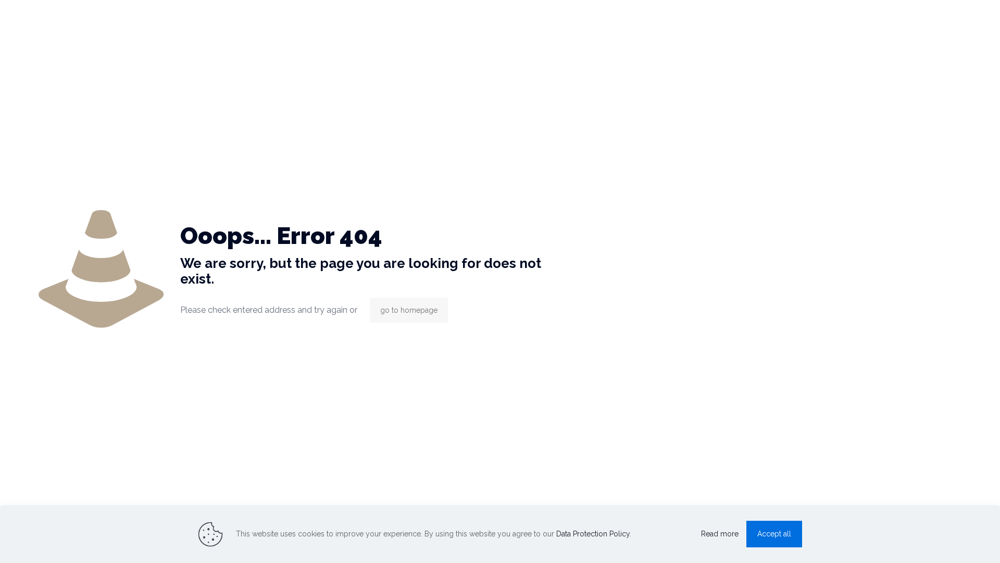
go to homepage (409, 310)
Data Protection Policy (593, 534)
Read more (720, 534)
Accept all (774, 534)
